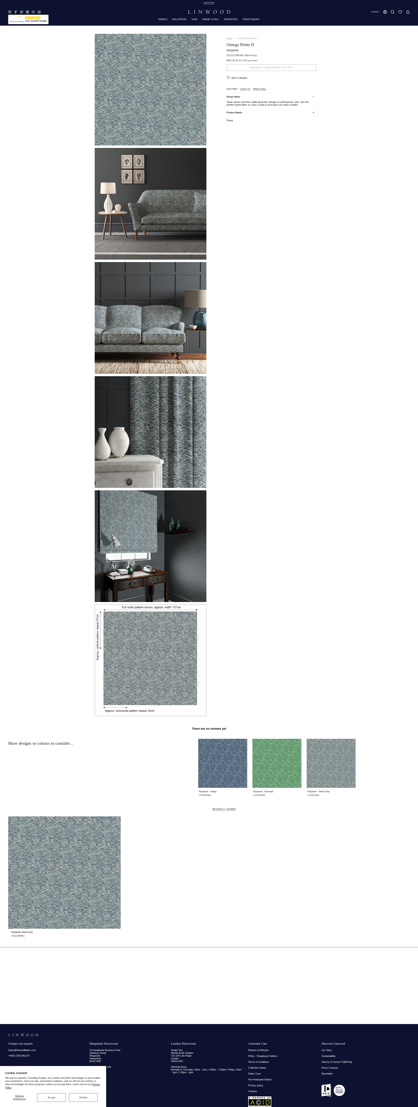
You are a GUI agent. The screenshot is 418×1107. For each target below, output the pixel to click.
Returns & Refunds (258, 1050)
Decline (83, 1097)
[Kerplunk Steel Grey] (64, 872)
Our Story (327, 1050)
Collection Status (257, 1067)
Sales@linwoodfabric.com (22, 1050)
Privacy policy (255, 1085)
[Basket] (408, 12)
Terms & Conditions (258, 1061)
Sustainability (329, 1056)
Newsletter (327, 1073)
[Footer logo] (23, 1035)
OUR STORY (209, 3)
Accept (51, 1097)
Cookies (252, 1091)
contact (375, 12)
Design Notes (233, 97)
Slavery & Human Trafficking (337, 1061)
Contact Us (245, 89)
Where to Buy (259, 89)
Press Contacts (330, 1067)
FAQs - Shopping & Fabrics (262, 1056)
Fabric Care (254, 1073)
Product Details (234, 112)
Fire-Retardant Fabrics (260, 1079)
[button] (392, 12)
